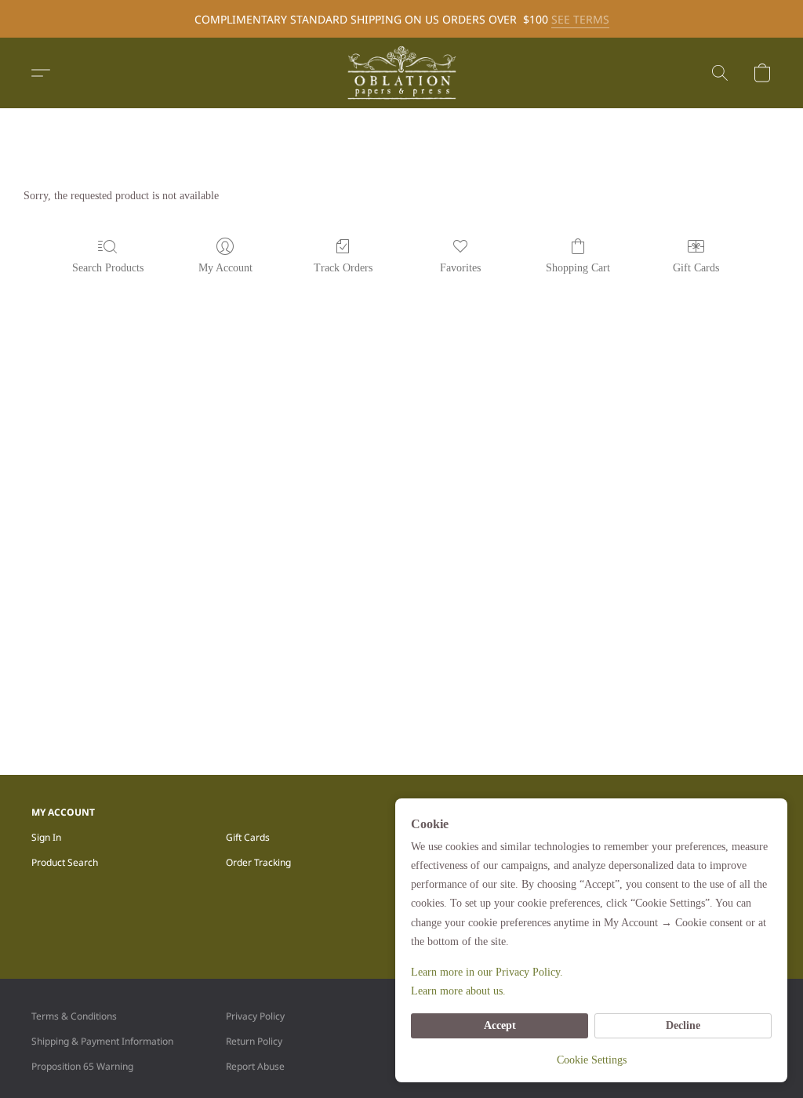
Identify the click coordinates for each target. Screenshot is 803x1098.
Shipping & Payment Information (102, 1041)
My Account (225, 268)
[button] (401, 72)
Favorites (460, 268)
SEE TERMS (580, 19)
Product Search (64, 862)
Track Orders (343, 268)
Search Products (108, 268)
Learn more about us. (458, 991)
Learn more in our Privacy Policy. (487, 972)
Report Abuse (255, 1066)
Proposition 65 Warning (82, 1066)
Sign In (46, 837)
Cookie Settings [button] (592, 1060)
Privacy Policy (255, 1016)
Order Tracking (258, 862)
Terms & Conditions (74, 1016)
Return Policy (254, 1041)
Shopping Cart (578, 268)
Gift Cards (696, 268)
